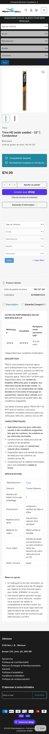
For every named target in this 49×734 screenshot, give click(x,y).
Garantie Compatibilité (36, 304)
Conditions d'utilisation (13, 675)
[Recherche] (26, 10)
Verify (9, 260)
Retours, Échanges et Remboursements (21, 665)
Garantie (6, 669)
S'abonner (39, 695)
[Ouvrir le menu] (44, 10)
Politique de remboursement (16, 679)
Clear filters (42, 62)
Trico (4, 128)
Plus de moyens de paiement (24, 197)
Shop (5, 62)
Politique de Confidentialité (15, 662)
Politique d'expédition (12, 672)
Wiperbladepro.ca (17, 728)
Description (12, 304)
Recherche (7, 659)
